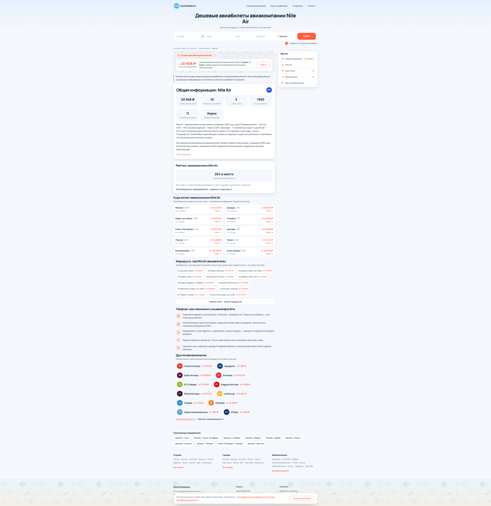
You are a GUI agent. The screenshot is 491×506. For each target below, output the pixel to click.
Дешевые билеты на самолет (185, 48)
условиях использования (251, 497)
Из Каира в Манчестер (233, 282)
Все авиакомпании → (186, 419)
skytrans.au (186, 154)
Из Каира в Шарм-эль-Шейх (255, 270)
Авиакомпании (204, 48)
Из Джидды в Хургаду (234, 288)
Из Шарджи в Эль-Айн (253, 276)
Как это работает (279, 5)
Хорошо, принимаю (302, 498)
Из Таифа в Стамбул (191, 294)
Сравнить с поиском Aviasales (303, 43)
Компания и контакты (289, 491)
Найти (263, 64)
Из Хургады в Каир (190, 270)
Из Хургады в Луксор (220, 276)
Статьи (311, 5)
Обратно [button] (260, 36)
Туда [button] (237, 36)
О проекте (298, 5)
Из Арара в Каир (189, 276)
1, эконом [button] (282, 36)
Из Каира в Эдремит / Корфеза (196, 282)
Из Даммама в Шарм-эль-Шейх (196, 288)
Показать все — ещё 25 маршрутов (225, 301)
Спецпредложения (256, 5)
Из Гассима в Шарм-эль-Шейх (228, 294)
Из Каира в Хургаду (220, 270)
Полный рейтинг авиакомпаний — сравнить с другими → (204, 189)
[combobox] (187, 36)
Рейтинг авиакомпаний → (211, 419)
